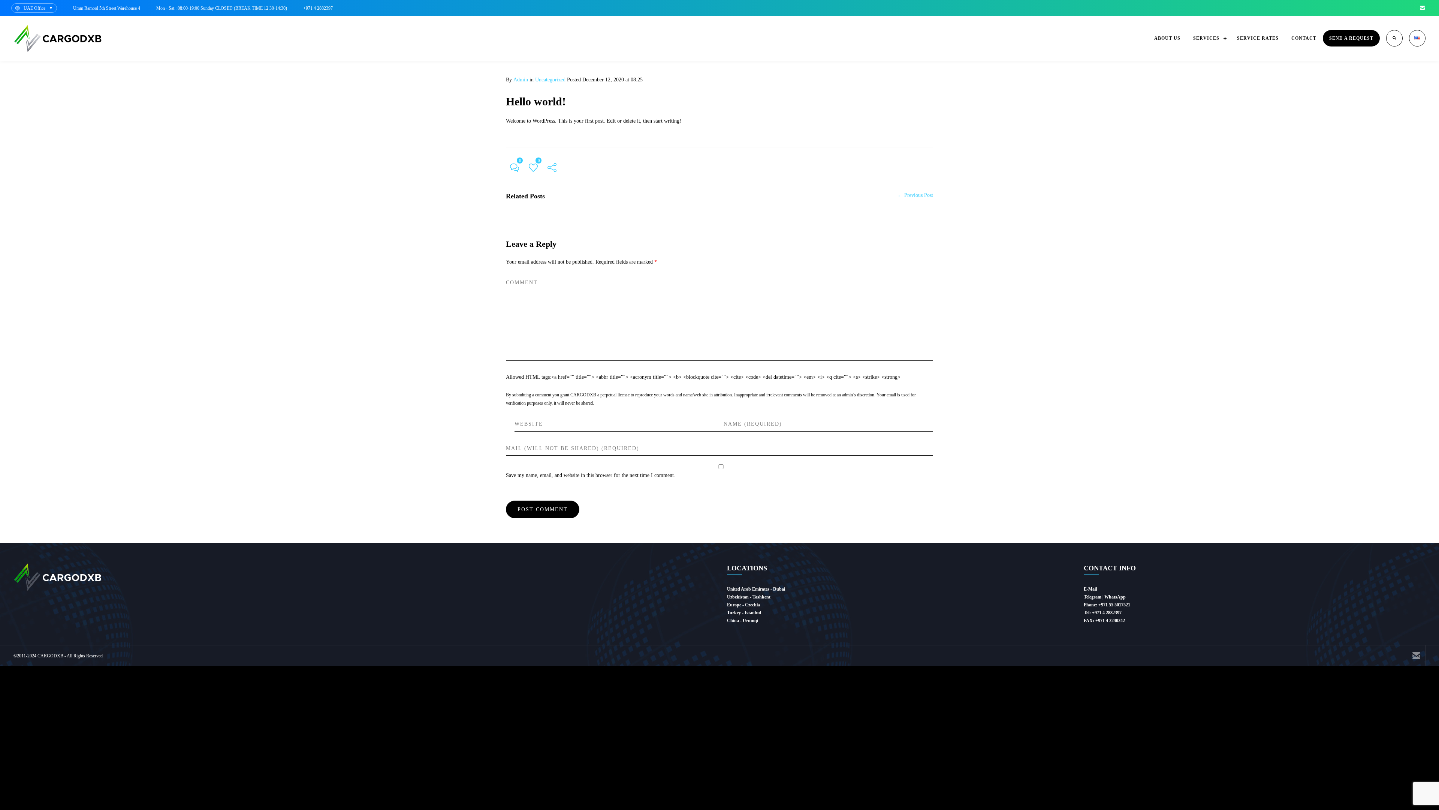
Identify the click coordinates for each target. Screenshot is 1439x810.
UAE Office (34, 8)
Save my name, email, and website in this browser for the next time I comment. (590, 475)
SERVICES (1206, 38)
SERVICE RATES (1258, 38)
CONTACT (1303, 38)
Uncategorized (550, 79)
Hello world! (536, 101)
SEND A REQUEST (1351, 38)
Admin (520, 79)
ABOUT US (1167, 38)
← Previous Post (915, 195)
